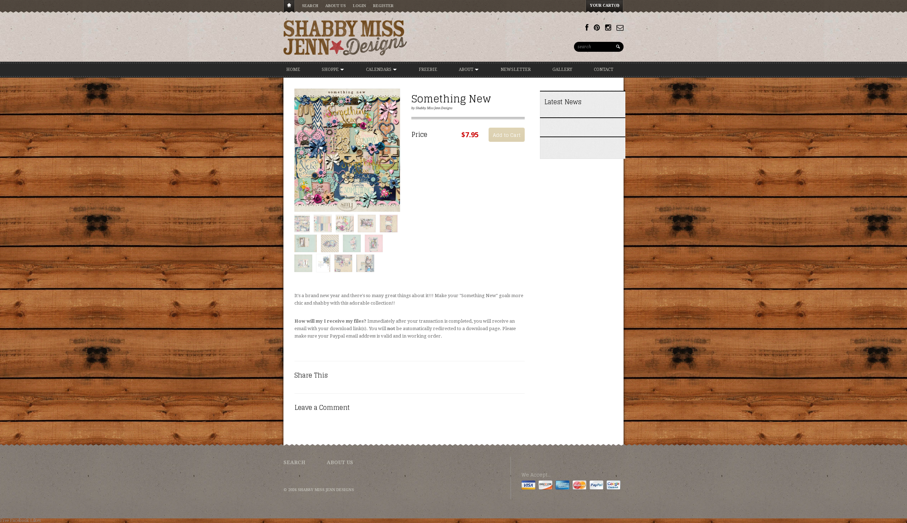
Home (289, 6)
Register (383, 6)
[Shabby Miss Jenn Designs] (345, 37)
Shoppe (331, 69)
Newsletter (516, 69)
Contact (603, 69)
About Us (335, 6)
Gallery (562, 69)
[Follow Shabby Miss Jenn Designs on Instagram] (608, 27)
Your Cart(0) (604, 5)
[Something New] (347, 150)
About (466, 69)
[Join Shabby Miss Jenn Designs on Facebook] (586, 27)
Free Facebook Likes (20, 520)
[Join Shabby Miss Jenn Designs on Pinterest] (597, 27)
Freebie (428, 69)
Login (359, 6)
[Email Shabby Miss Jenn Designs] (620, 27)
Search (310, 6)
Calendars (379, 69)
